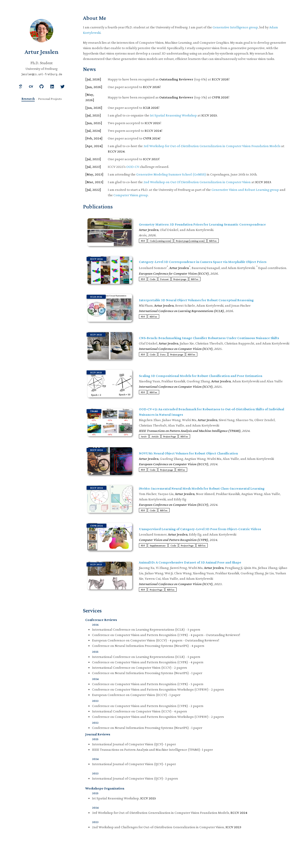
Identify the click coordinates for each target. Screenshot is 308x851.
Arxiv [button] (144, 436)
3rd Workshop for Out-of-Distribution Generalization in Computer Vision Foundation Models (211, 146)
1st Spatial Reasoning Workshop (173, 115)
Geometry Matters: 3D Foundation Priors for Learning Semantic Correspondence (202, 224)
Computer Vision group (130, 195)
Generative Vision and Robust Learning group (245, 190)
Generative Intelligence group (235, 27)
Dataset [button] (164, 279)
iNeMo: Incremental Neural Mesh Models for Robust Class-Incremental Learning (201, 488)
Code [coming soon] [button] (160, 240)
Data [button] (162, 354)
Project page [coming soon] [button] (190, 240)
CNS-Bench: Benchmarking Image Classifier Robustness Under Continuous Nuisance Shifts (209, 338)
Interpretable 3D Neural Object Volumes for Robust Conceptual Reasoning (196, 300)
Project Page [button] (169, 436)
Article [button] (155, 436)
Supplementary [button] (158, 545)
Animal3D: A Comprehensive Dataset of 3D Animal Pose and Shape (190, 562)
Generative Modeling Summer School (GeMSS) (171, 174)
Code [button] (152, 279)
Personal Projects (50, 98)
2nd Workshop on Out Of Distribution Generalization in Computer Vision (197, 182)
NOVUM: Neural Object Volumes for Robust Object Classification (188, 453)
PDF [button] (143, 240)
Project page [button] (179, 279)
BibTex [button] (213, 240)
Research (28, 98)
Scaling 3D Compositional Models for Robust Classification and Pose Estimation (200, 376)
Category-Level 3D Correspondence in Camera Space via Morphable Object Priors (203, 262)
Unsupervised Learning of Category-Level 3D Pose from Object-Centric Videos (200, 529)
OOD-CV (132, 167)
